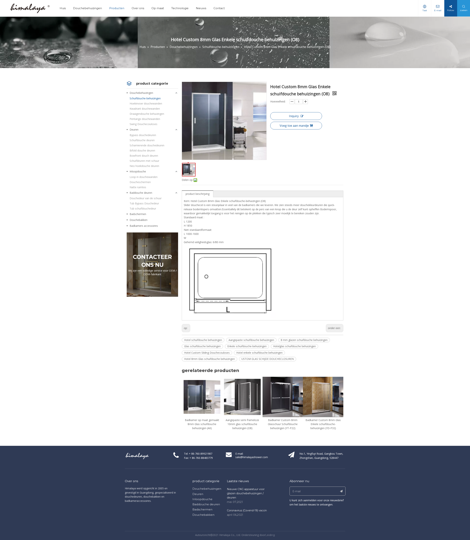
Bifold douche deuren (142, 150)
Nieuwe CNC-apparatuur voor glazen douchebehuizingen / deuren (246, 493)
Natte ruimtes (138, 187)
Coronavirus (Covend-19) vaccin (247, 510)
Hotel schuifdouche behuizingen (203, 340)
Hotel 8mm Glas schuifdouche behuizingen (209, 359)
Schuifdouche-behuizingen (145, 98)
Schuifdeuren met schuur (144, 160)
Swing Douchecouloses (143, 124)
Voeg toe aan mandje (294, 126)
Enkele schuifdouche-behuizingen (247, 346)
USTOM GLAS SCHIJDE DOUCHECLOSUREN (267, 359)
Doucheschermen (140, 182)
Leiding (270, 535)
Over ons (138, 8)
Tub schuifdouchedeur (143, 208)
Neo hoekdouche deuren (144, 166)
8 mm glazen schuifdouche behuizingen (304, 340)
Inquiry (294, 116)
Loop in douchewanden (144, 177)
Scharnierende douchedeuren (147, 145)
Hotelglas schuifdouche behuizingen (294, 346)
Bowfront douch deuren (144, 155)
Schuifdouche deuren (142, 140)
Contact (219, 8)
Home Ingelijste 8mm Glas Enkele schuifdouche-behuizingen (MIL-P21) (323, 424)
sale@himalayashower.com (251, 457)
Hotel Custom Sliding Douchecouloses (207, 352)
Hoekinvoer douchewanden (146, 103)
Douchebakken (138, 220)
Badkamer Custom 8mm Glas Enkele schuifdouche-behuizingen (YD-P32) (282, 424)
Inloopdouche (138, 171)
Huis (63, 8)
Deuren (134, 129)
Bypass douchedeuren (143, 135)
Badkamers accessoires (144, 225)
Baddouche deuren (141, 192)
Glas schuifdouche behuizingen (202, 346)
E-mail (437, 10)
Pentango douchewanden (145, 119)
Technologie (180, 8)
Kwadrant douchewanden (145, 108)
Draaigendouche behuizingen (147, 113)
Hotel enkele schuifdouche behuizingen (259, 352)
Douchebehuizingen (87, 8)
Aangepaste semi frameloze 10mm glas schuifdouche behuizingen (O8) (202, 424)
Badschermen (138, 214)
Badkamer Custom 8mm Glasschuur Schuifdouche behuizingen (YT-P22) (242, 424)
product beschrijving (197, 194)
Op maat (157, 8)
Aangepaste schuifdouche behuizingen (251, 340)
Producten (116, 8)
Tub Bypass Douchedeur (144, 203)
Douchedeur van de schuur (146, 198)
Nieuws (201, 8)
